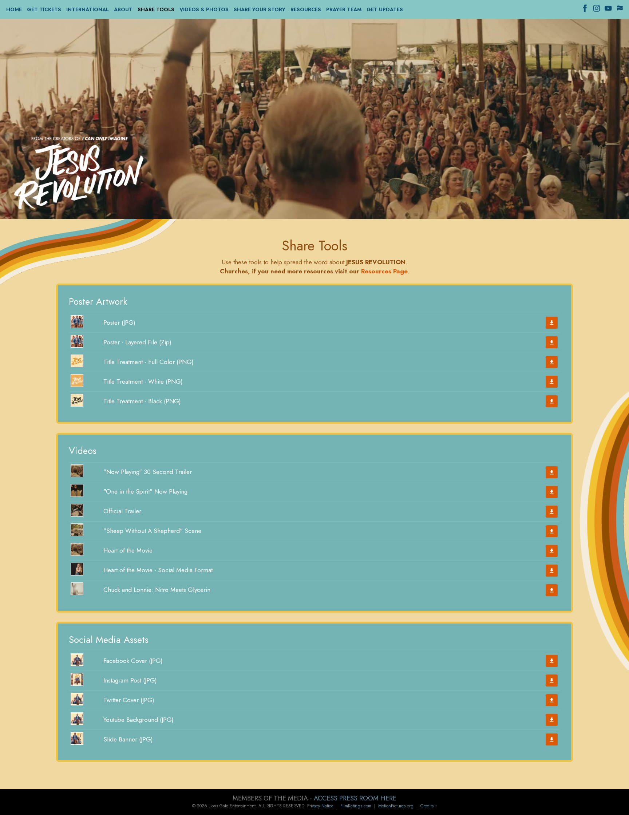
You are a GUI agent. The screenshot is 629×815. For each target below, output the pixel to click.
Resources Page (384, 271)
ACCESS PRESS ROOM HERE (355, 798)
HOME (14, 9)
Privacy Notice (320, 806)
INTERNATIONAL (87, 9)
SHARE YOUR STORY (259, 9)
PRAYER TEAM (343, 9)
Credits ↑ (428, 806)
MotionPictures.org (396, 806)
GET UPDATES (385, 9)
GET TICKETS (44, 9)
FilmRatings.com (355, 806)
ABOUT (123, 9)
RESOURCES (305, 9)
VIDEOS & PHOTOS (204, 9)
